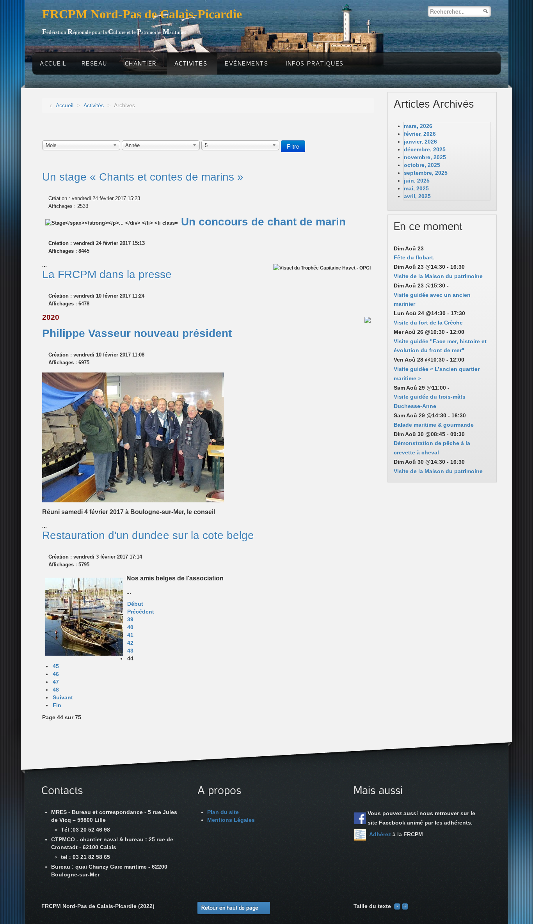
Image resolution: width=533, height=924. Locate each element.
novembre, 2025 (425, 157)
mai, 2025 (416, 188)
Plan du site (223, 812)
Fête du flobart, (414, 257)
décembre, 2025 (425, 149)
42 (130, 643)
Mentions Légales (231, 820)
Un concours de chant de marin (263, 222)
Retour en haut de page (229, 908)
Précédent (140, 611)
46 (56, 674)
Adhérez (380, 834)
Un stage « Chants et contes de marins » (142, 177)
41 (130, 635)
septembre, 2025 (426, 173)
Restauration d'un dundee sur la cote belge (148, 535)
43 (130, 650)
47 (56, 682)
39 (130, 619)
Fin (57, 705)
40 (130, 627)
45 (56, 666)
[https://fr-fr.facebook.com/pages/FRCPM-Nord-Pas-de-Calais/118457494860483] (360, 818)
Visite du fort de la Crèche (428, 322)
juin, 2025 (417, 180)
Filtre (293, 146)
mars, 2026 (418, 126)
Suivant (63, 697)
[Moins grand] (397, 906)
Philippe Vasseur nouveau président (137, 333)
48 (56, 689)
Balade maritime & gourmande (434, 425)
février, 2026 (420, 134)
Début (135, 604)
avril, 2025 (417, 196)
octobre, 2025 (422, 165)
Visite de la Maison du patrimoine (438, 276)
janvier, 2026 (420, 141)
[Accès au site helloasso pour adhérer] (360, 835)
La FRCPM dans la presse (107, 274)
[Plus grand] (405, 906)
